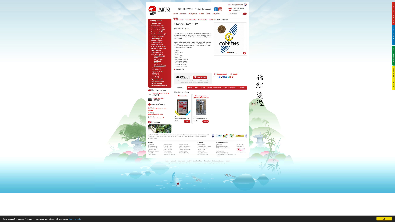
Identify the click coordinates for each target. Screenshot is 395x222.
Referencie (173, 160)
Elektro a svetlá (152, 149)
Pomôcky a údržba (153, 147)
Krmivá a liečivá (183, 151)
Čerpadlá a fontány (153, 146)
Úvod (167, 160)
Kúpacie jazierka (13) (157, 79)
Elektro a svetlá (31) (156, 42)
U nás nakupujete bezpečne (241, 152)
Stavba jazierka (167, 147)
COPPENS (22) (158, 64)
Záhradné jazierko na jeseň (156, 118)
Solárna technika (168, 149)
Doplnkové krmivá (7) (160, 66)
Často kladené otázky (203, 152)
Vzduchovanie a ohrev (184, 146)
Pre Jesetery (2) (156, 68)
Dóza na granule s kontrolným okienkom (201, 96)
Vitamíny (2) (155, 73)
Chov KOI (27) (155, 77)
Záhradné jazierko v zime (155, 114)
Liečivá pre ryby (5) (157, 71)
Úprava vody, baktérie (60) (158, 48)
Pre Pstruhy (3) (156, 69)
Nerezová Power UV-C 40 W (161, 93)
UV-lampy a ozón (168, 146)
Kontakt (227, 160)
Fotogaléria (207, 160)
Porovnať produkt (222, 74)
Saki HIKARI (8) (158, 59)
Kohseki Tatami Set (158, 98)
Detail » (187, 121)
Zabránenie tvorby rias (184, 149)
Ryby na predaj (167, 151)
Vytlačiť (235, 74)
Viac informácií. (75, 219)
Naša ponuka (181, 160)
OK (384, 218)
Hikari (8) (156, 57)
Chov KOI (150, 152)
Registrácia (239, 4)
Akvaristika (151, 144)
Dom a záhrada (152, 154)
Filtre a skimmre (168, 144)
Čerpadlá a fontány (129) (158, 30)
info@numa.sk (204, 9)
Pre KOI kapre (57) (157, 54)
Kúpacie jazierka (168, 152)
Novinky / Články (197, 160)
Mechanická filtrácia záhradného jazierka (157, 109)
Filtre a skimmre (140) (157, 26)
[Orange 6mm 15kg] (230, 39)
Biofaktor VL (182, 96)
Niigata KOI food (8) (159, 56)
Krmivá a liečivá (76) (157, 52)
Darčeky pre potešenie (169, 154)
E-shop (189, 160)
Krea (226, 163)
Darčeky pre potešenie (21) (159, 85)
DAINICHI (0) (157, 61)
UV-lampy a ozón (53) (157, 32)
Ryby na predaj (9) (156, 50)
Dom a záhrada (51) (156, 83)
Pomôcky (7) (155, 74)
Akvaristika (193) (156, 23)
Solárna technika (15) (157, 44)
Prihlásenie (231, 4)
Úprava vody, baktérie (153, 151)
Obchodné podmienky (203, 154)
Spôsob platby (201, 151)
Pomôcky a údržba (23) (157, 36)
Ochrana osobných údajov (204, 146)
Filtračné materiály (183, 144)
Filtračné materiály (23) (157, 28)
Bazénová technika (184, 152)
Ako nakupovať (201, 149)
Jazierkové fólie (183, 147)
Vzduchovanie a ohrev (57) (159, 34)
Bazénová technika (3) (157, 81)
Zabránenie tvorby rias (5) (158, 46)
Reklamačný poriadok (203, 147)
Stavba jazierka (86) (156, 38)
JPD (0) (156, 62)
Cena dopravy (201, 144)
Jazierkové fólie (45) (157, 40)
